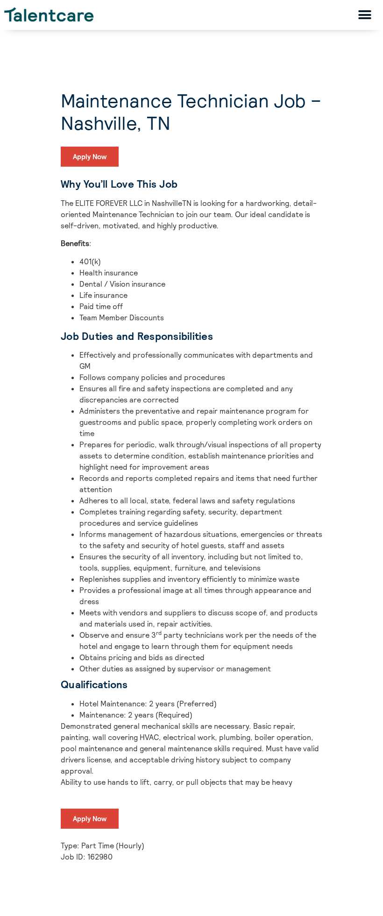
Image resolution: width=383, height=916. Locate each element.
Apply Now (89, 156)
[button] (365, 14)
